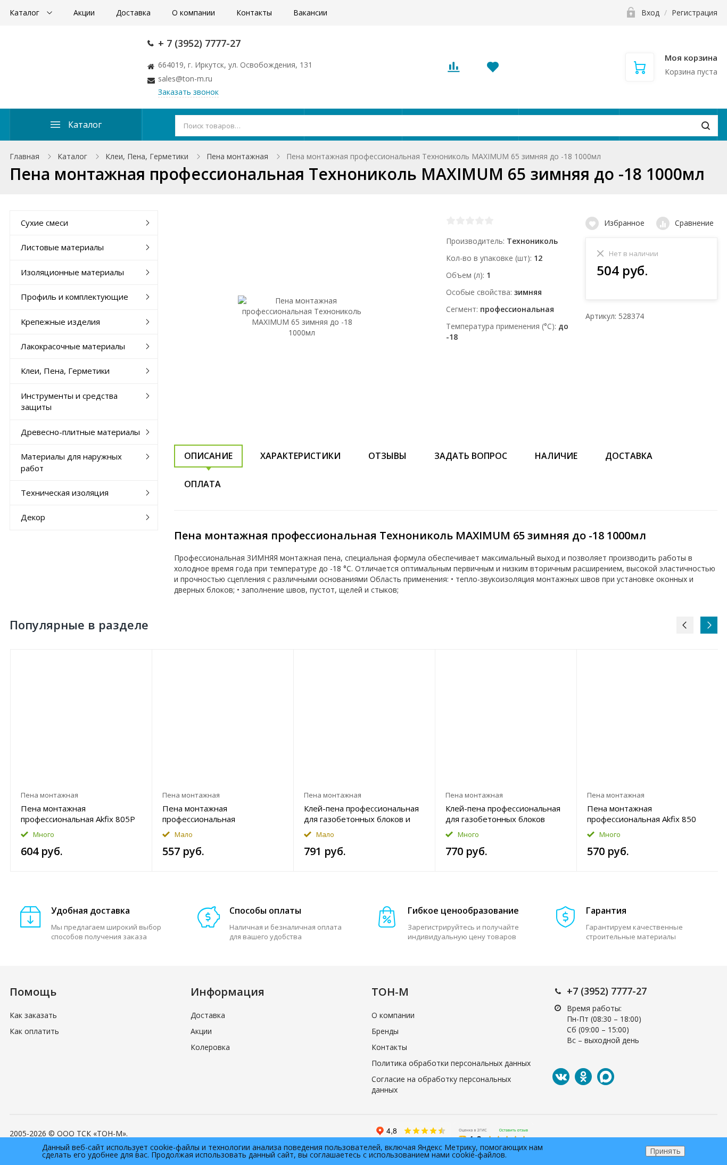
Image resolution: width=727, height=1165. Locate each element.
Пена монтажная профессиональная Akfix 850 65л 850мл (641, 813)
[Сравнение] (137, 663)
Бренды (385, 1031)
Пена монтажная (237, 156)
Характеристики (300, 456)
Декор (33, 517)
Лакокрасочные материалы (73, 346)
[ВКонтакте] (560, 1076)
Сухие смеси (44, 222)
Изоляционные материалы (72, 272)
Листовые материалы (62, 247)
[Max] (605, 1076)
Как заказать (33, 1015)
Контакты (254, 12)
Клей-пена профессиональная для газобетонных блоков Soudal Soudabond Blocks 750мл (504, 813)
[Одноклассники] (583, 1076)
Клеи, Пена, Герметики (146, 156)
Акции (84, 12)
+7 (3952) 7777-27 (607, 990)
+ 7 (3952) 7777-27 (199, 43)
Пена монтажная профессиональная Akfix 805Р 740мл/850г (78, 813)
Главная (24, 156)
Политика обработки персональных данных (451, 1063)
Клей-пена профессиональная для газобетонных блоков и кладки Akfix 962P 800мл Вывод (361, 813)
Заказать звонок (188, 92)
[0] (453, 70)
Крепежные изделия (60, 321)
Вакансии (310, 12)
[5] (489, 220)
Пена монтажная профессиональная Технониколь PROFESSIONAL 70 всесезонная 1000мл (218, 813)
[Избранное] (118, 663)
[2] (460, 220)
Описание (208, 456)
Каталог (26, 12)
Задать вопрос (470, 456)
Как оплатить (34, 1031)
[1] (451, 220)
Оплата (202, 484)
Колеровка (210, 1047)
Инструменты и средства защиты (69, 401)
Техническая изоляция (65, 492)
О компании (193, 12)
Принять (665, 1151)
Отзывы (387, 456)
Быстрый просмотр (81, 717)
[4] (479, 220)
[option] (81, 760)
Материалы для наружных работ (71, 462)
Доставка (133, 12)
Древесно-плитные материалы (80, 431)
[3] (470, 220)
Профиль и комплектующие (74, 296)
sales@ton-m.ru (185, 78)
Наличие (556, 456)
